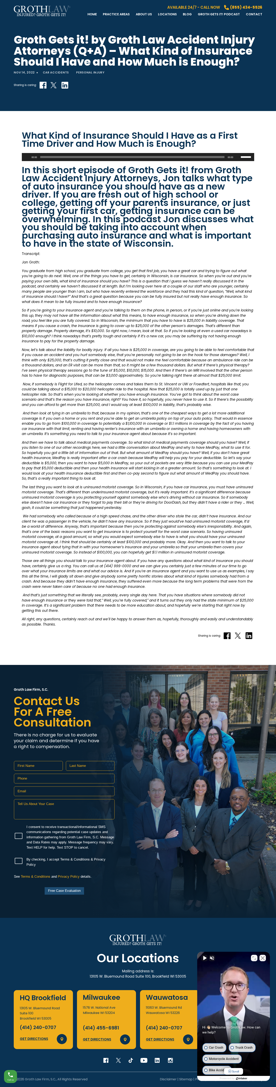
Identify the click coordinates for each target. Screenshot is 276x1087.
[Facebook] (105, 1060)
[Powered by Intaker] (242, 1078)
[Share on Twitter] (53, 85)
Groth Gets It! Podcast (219, 14)
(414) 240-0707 (38, 1027)
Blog (187, 14)
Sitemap (186, 1079)
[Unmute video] (204, 958)
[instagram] (170, 1060)
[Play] (27, 157)
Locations (167, 14)
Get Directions (34, 1038)
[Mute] (238, 157)
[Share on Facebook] (43, 85)
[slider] (246, 156)
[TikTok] (130, 1060)
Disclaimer (168, 1079)
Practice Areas (116, 14)
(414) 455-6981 (101, 1028)
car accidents (56, 72)
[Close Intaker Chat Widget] (262, 958)
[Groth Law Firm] (42, 17)
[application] (138, 157)
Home (92, 14)
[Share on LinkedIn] (65, 85)
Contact (254, 14)
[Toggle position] (254, 958)
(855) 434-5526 (246, 7)
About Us (144, 14)
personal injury (90, 72)
